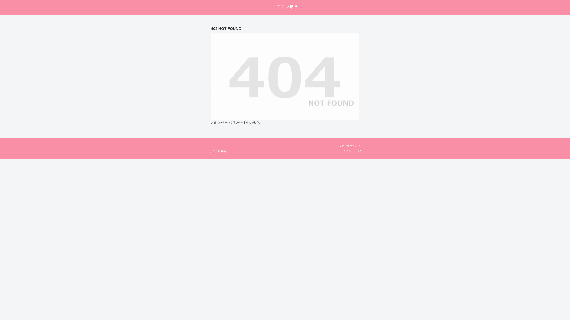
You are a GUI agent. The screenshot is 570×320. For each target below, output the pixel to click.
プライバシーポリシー (350, 145)
